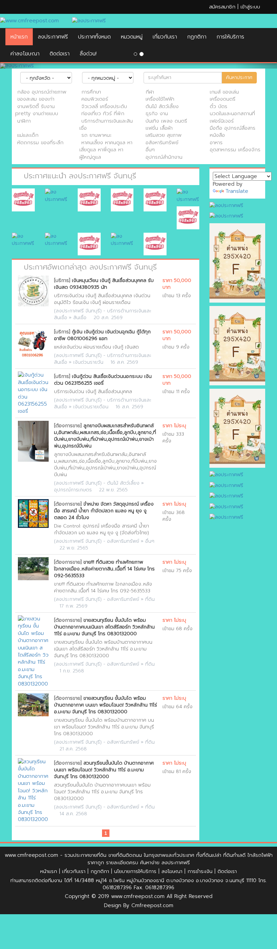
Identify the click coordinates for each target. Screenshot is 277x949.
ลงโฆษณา (171, 871)
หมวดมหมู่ (132, 37)
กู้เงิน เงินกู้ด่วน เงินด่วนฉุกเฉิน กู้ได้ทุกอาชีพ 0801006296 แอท (102, 335)
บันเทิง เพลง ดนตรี (166, 121)
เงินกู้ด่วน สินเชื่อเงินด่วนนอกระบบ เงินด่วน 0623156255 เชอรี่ (103, 380)
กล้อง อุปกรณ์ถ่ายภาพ (42, 92)
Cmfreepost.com (152, 905)
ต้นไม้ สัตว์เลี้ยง (162, 106)
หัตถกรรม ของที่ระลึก (40, 142)
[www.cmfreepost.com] (31, 20)
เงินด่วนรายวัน (88, 362)
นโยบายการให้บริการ (135, 871)
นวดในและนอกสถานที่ (232, 113)
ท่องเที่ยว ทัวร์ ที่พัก (102, 113)
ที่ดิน (150, 599)
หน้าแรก (19, 37)
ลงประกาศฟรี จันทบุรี (78, 310)
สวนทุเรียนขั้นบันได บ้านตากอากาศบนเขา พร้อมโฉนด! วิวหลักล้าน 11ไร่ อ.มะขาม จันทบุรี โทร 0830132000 (104, 770)
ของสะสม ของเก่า (35, 99)
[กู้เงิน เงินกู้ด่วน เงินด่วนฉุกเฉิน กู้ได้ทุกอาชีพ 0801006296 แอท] (33, 342)
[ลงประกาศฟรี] (138, 66)
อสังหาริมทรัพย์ (162, 142)
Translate (236, 191)
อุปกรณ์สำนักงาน (164, 157)
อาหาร (216, 142)
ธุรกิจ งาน (157, 113)
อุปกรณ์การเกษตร (73, 489)
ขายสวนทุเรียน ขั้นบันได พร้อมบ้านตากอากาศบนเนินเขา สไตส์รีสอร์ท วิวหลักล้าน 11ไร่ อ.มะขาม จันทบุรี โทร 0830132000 (104, 627)
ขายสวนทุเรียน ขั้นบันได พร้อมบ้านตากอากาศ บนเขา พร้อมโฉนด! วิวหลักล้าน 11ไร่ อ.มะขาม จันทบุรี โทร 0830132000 (105, 705)
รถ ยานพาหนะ (96, 135)
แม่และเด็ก (28, 135)
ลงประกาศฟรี (53, 37)
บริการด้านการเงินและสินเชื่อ (106, 124)
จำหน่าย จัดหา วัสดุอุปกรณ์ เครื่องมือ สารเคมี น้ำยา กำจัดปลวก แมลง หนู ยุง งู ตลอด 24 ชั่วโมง (104, 511)
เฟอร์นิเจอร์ (222, 121)
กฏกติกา (196, 37)
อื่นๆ (150, 149)
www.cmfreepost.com (31, 855)
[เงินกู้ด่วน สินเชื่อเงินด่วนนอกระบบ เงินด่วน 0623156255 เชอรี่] (33, 393)
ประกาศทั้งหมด (94, 37)
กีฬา (150, 92)
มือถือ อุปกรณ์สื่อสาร (232, 128)
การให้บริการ (230, 37)
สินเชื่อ (79, 317)
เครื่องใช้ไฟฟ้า (160, 99)
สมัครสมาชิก (222, 6)
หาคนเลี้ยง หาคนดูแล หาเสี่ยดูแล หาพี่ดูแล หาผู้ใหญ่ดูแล (105, 150)
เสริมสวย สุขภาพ (164, 135)
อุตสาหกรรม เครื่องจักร (235, 149)
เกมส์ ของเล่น (224, 92)
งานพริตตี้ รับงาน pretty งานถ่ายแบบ (36, 110)
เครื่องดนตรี (222, 99)
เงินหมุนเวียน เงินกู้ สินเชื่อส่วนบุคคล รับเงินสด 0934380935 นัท (104, 284)
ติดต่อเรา (227, 871)
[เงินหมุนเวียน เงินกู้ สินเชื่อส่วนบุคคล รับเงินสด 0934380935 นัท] (33, 291)
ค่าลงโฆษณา (25, 54)
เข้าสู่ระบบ (250, 6)
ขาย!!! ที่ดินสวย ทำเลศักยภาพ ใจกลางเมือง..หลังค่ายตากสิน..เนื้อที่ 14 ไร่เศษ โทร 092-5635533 (104, 569)
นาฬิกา (24, 121)
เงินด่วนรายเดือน (90, 406)
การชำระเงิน (199, 871)
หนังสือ (217, 135)
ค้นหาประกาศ (239, 77)
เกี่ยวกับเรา (165, 37)
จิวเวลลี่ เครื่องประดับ (104, 106)
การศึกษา (91, 92)
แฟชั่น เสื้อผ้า (159, 128)
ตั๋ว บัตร (218, 106)
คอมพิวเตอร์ (94, 99)
